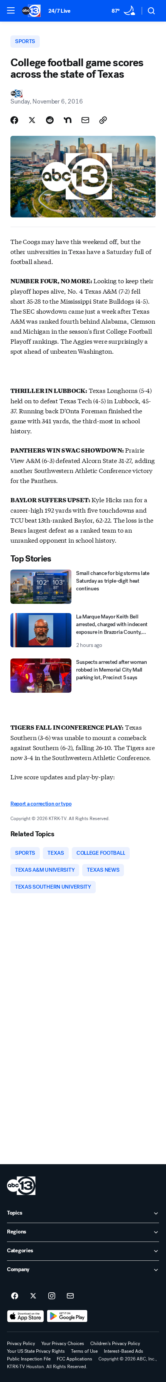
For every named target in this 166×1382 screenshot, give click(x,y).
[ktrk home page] (21, 1185)
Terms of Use (84, 1351)
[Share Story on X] (32, 120)
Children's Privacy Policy (115, 1343)
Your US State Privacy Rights (36, 1351)
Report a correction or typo (40, 803)
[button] (11, 10)
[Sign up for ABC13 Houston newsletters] (70, 1296)
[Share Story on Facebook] (14, 120)
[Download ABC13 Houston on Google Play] (67, 1316)
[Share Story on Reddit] (49, 120)
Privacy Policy (21, 1343)
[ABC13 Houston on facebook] (14, 1296)
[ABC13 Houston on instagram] (51, 1296)
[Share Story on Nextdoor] (67, 120)
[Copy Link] (103, 120)
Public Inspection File (29, 1359)
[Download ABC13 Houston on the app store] (25, 1316)
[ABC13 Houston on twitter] (33, 1296)
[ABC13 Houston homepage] (31, 11)
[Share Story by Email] (85, 120)
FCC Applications (74, 1359)
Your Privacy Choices (62, 1343)
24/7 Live (59, 11)
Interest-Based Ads (123, 1351)
